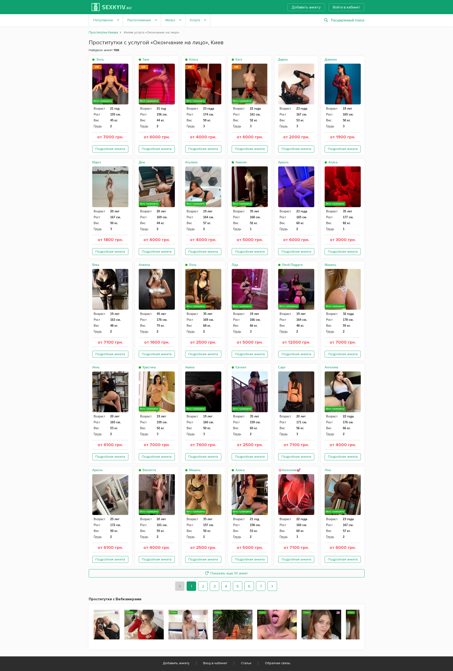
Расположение (139, 20)
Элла (99, 59)
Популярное (103, 20)
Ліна (328, 470)
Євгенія (240, 367)
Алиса (193, 59)
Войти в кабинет (346, 7)
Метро (170, 20)
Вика (95, 265)
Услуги (195, 20)
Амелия (241, 162)
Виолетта (149, 470)
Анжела (144, 265)
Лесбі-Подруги (291, 265)
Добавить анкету (306, 7)
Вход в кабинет (215, 663)
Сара (281, 367)
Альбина (191, 162)
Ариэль (283, 162)
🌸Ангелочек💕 (289, 470)
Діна (142, 162)
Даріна (283, 59)
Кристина (149, 367)
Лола (192, 265)
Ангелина (331, 367)
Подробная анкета (110, 149)
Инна (95, 367)
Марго (96, 162)
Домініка (331, 59)
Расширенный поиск (348, 20)
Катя (238, 59)
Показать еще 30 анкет (229, 573)
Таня (145, 59)
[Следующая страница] (272, 586)
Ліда (235, 265)
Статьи (246, 663)
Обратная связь (277, 663)
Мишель (330, 265)
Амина (189, 367)
